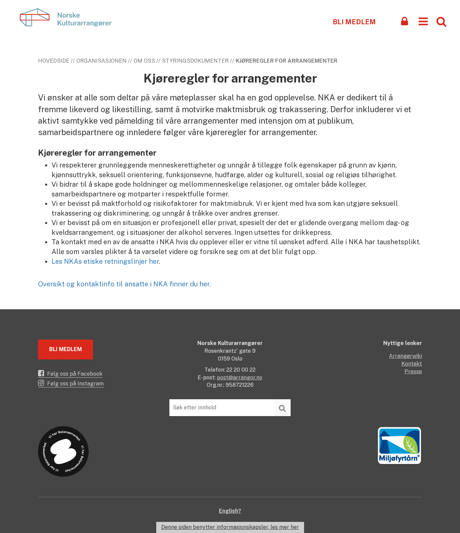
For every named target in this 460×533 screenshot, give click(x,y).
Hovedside (53, 61)
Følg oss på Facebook (74, 374)
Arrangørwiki (405, 356)
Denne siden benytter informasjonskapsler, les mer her (230, 527)
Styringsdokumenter (195, 61)
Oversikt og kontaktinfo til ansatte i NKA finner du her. (124, 284)
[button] (423, 21)
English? (230, 511)
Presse (413, 371)
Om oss (144, 61)
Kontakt (411, 363)
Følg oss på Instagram (75, 383)
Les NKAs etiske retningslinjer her (105, 261)
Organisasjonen (101, 61)
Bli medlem (354, 22)
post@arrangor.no (239, 377)
